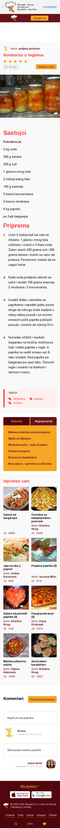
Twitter (21, 815)
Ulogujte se (39, 18)
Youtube (30, 815)
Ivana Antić (35, 763)
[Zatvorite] (3, 7)
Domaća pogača (19, 451)
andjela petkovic (29, 48)
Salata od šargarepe (16, 511)
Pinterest (53, 815)
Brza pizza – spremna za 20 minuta (30, 463)
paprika (38, 398)
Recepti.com (6, 805)
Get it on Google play (42, 794)
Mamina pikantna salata (16, 655)
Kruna (22, 730)
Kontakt (27, 807)
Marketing (17, 807)
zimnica (17, 402)
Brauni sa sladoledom (22, 457)
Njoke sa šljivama (19, 438)
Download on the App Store (20, 794)
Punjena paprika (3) (44, 560)
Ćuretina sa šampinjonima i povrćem (44, 511)
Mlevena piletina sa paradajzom (29, 432)
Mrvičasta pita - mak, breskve (27, 444)
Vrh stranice (28, 786)
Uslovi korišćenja (48, 804)
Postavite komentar (42, 699)
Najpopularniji (43, 421)
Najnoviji (16, 421)
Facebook (10, 815)
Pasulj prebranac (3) (44, 608)
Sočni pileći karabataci (44, 655)
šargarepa (19, 398)
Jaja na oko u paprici (16, 560)
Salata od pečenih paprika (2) (16, 608)
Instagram (41, 815)
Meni (30, 824)
